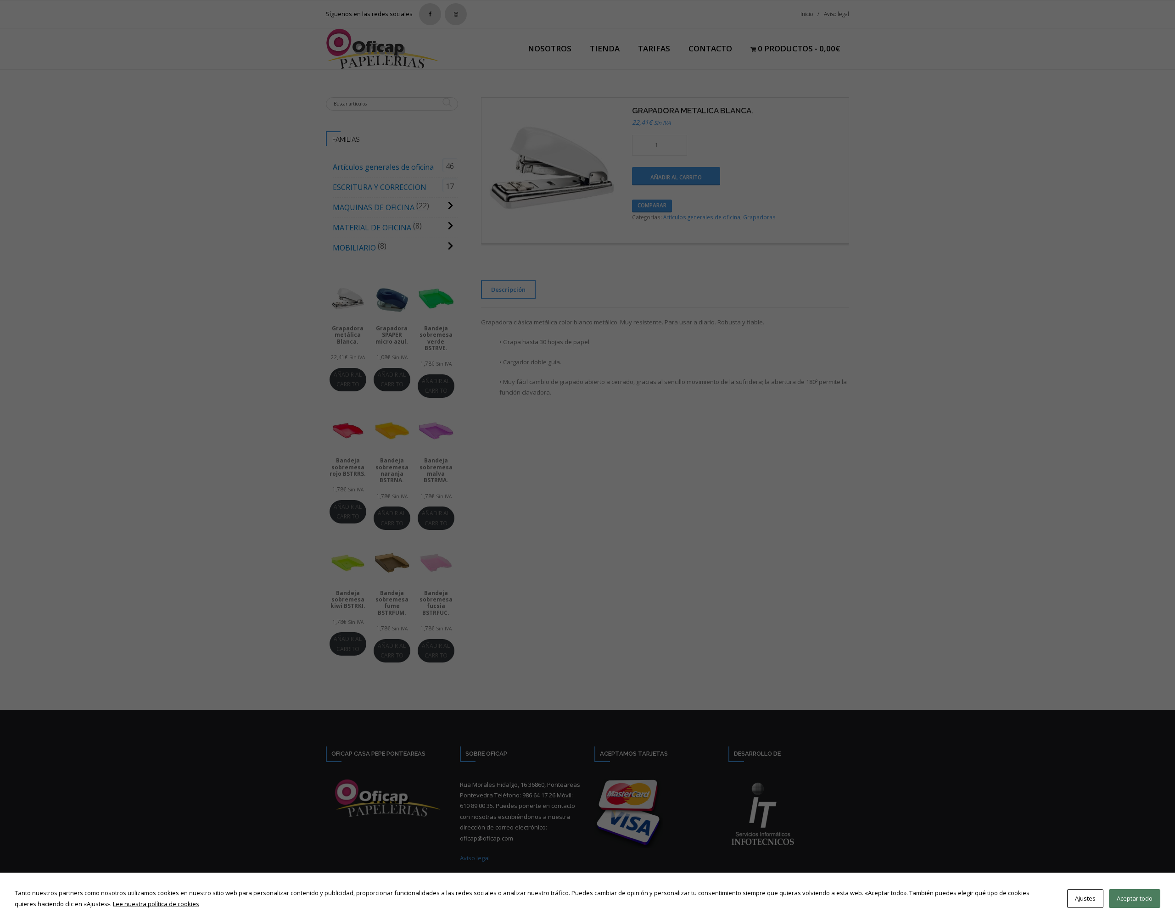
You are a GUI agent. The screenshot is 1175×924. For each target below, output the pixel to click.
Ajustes (1085, 898)
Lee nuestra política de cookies (156, 904)
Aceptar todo (1135, 898)
